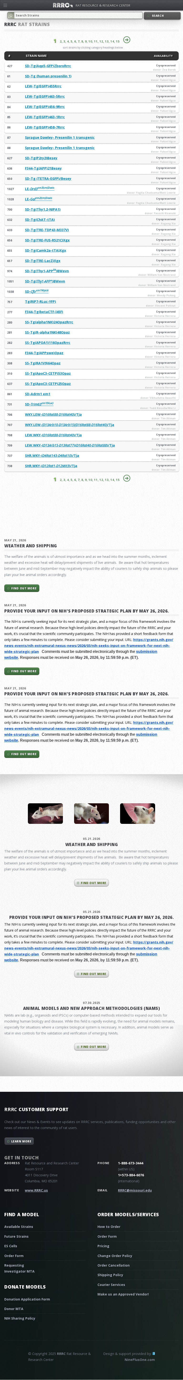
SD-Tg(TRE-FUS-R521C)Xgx (47, 240)
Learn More (21, 1141)
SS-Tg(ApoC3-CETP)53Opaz (48, 373)
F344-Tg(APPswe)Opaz (44, 353)
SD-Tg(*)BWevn (45, 281)
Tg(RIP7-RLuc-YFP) (40, 301)
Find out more (23, 588)
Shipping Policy (110, 1275)
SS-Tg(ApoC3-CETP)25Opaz (48, 383)
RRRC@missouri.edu (135, 1190)
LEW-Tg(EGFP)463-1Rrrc (45, 117)
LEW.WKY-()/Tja (53, 435)
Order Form (14, 1255)
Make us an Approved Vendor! (123, 1294)
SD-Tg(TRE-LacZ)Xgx (42, 260)
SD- (36, 291)
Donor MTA (13, 1308)
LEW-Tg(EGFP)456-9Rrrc (45, 106)
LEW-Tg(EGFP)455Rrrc (43, 86)
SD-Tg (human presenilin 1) (48, 76)
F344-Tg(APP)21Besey (43, 168)
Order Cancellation (113, 1265)
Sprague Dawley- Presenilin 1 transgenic (60, 137)
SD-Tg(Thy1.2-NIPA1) (43, 209)
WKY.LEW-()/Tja (53, 414)
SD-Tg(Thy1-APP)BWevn (47, 271)
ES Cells (10, 1246)
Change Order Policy (114, 1255)
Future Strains (16, 1236)
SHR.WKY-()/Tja (52, 455)
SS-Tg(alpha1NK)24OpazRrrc (49, 322)
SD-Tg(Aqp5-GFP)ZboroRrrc (48, 66)
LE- (39, 188)
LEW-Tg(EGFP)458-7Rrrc (45, 127)
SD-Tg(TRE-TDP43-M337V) (47, 230)
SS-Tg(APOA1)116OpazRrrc (47, 342)
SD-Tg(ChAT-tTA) (40, 219)
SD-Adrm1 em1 (37, 394)
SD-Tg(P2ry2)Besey (41, 158)
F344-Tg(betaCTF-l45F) (44, 311)
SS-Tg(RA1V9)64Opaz (43, 363)
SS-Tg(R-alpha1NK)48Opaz (47, 332)
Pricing (103, 1246)
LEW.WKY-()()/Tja (70, 445)
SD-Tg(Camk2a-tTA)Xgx (45, 250)
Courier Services (111, 1284)
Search (158, 15)
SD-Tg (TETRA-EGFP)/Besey (48, 178)
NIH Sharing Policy (19, 1318)
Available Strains (18, 1226)
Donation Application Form (27, 1299)
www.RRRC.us (36, 1190)
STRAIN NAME (36, 55)
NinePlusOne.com (140, 1359)
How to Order (108, 1226)
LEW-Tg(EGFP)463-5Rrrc (45, 96)
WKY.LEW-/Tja (69, 424)
